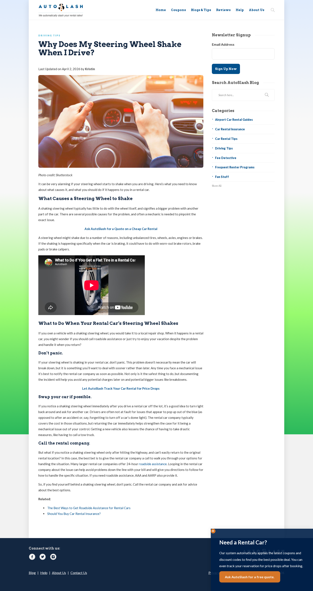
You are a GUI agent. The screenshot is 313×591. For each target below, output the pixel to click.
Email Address (223, 44)
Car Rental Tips (226, 139)
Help (240, 10)
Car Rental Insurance (230, 129)
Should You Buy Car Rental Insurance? (74, 514)
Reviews (223, 10)
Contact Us (78, 573)
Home (161, 10)
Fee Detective (225, 158)
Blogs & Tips (201, 10)
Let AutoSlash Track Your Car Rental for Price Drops (120, 388)
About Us (256, 10)
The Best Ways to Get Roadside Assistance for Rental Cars (89, 508)
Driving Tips (49, 35)
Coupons (178, 10)
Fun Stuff (222, 177)
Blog (32, 573)
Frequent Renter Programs (234, 167)
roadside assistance (153, 464)
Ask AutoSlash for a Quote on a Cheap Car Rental (121, 229)
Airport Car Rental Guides (234, 119)
